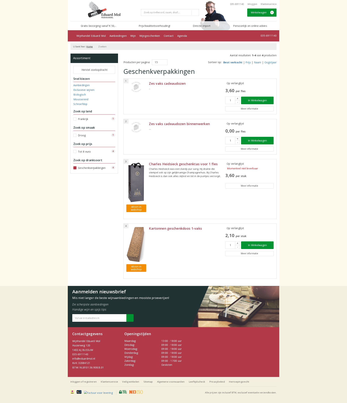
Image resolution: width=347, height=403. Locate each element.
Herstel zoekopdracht (95, 69)
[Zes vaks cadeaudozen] (136, 86)
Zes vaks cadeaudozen (167, 83)
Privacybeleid (217, 381)
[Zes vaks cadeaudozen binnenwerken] (136, 127)
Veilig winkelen (130, 381)
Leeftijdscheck (197, 381)
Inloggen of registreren (83, 381)
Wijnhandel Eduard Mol (91, 35)
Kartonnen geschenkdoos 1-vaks (175, 228)
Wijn (133, 35)
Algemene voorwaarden (171, 381)
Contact (169, 35)
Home (89, 46)
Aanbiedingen (118, 35)
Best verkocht (232, 62)
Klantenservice (269, 4)
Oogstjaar (270, 62)
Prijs (248, 62)
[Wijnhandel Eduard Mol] (104, 10)
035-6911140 (80, 354)
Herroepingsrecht (239, 381)
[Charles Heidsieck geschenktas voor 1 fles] (136, 182)
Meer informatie (249, 108)
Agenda (182, 35)
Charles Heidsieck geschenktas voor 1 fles (183, 164)
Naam (257, 62)
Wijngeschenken (149, 35)
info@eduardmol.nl (83, 358)
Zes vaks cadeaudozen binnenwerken (179, 124)
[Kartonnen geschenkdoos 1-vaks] (136, 244)
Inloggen (252, 4)
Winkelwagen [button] (262, 12)
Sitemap (148, 381)
